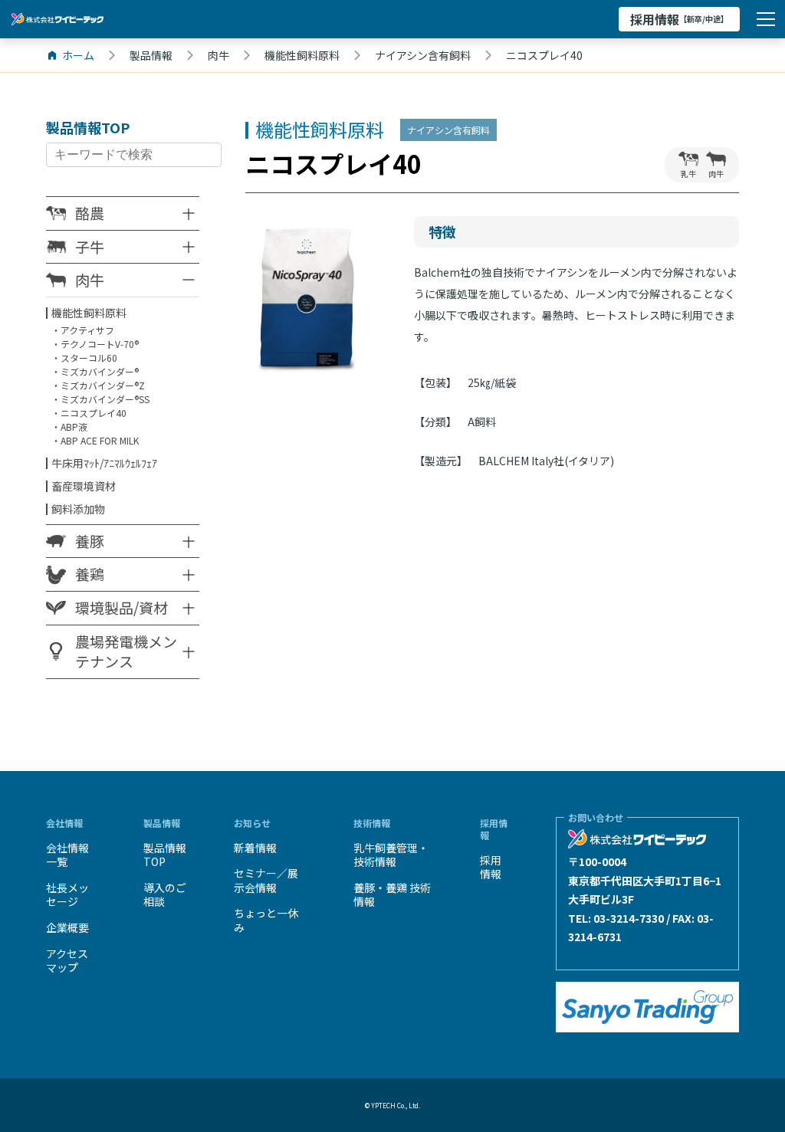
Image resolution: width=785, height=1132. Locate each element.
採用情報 (679, 19)
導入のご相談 (164, 895)
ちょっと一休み (266, 920)
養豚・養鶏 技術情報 (392, 895)
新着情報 (255, 847)
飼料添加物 (78, 509)
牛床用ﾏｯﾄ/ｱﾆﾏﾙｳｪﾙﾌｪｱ (104, 463)
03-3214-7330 (628, 918)
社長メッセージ (67, 895)
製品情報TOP (164, 855)
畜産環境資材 (83, 486)
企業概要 (67, 927)
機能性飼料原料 (88, 312)
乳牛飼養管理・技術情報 (391, 855)
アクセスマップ (67, 961)
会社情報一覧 (67, 855)
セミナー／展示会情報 (266, 880)
